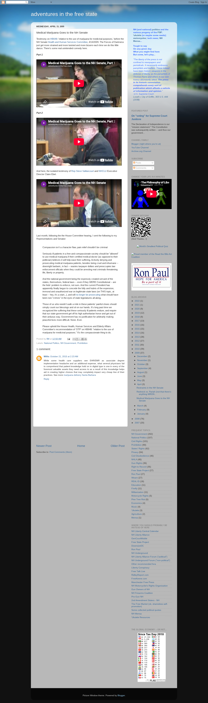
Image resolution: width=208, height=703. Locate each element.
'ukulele (137, 35)
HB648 (53, 39)
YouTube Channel (140, 147)
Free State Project (140, 470)
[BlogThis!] (76, 339)
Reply (46, 379)
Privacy (134, 452)
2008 (137, 419)
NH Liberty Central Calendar (145, 531)
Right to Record (138, 467)
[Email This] (74, 339)
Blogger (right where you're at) (146, 144)
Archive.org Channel (141, 151)
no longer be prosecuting (88, 295)
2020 (137, 309)
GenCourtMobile (139, 538)
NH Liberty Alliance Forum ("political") (149, 557)
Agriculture (136, 514)
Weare (134, 478)
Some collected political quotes (146, 610)
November (142, 360)
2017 (137, 321)
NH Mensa (136, 614)
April (139, 384)
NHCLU (103, 171)
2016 (137, 325)
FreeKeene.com (139, 579)
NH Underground (139, 553)
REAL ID (135, 481)
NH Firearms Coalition (142, 593)
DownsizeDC (137, 546)
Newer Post (43, 445)
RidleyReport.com (140, 575)
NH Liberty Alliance (140, 535)
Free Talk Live (138, 571)
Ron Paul (135, 474)
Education (136, 485)
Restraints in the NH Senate (150, 388)
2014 (137, 333)
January (141, 414)
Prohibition (82, 343)
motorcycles (139, 38)
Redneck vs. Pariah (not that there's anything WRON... (154, 393)
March (140, 406)
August (141, 372)
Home (81, 445)
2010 (137, 349)
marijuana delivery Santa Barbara (80, 375)
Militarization (137, 492)
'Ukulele (135, 510)
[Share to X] (79, 339)
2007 (137, 423)
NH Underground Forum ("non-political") (150, 560)
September (142, 368)
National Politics (51, 343)
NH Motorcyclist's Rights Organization (149, 586)
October (141, 364)
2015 (137, 329)
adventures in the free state (64, 14)
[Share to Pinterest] (85, 339)
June (140, 376)
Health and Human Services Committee (68, 42)
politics (156, 29)
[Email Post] (68, 339)
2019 (137, 313)
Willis (46, 356)
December (142, 356)
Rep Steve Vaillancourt (82, 171)
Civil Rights (136, 441)
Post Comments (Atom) (60, 452)
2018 (137, 317)
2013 (137, 337)
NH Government (68, 343)
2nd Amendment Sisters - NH (145, 600)
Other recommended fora (143, 564)
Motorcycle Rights (140, 496)
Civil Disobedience (140, 456)
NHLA (134, 459)
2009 (137, 353)
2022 (137, 301)
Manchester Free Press (142, 582)
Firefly (134, 488)
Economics (136, 503)
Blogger (121, 695)
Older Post (118, 445)
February (142, 410)
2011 (137, 345)
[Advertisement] (80, 435)
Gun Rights (136, 463)
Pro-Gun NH (137, 597)
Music (134, 507)
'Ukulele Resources (140, 617)
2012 (137, 341)
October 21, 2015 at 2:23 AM (64, 356)
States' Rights (138, 448)
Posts (138, 163)
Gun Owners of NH (140, 589)
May (139, 380)
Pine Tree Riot (138, 499)
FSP (160, 32)
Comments (140, 168)
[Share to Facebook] (82, 339)
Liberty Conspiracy (140, 568)
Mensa (134, 518)
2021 (137, 305)
